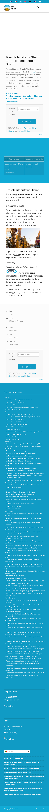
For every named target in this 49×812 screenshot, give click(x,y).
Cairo (6, 412)
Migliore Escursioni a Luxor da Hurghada (19, 456)
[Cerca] (37, 7)
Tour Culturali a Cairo (12, 429)
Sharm (32, 72)
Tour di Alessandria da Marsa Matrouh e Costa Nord (22, 651)
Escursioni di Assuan (12, 405)
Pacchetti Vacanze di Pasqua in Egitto (17, 583)
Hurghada (8, 442)
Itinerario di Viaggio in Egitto (15, 576)
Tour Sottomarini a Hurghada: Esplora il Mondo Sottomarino (25, 485)
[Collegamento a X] (40, 808)
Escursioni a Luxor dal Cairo (14, 419)
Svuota (41, 134)
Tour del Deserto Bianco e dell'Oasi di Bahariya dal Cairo (24, 432)
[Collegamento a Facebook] (37, 808)
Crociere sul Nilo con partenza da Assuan (19, 400)
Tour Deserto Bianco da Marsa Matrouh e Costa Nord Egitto (25, 649)
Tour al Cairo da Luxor (13, 509)
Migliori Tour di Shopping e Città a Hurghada (20, 471)
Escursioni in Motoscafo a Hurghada (17, 451)
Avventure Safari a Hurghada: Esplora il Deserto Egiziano (24, 444)
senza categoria (10, 596)
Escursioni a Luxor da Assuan (15, 402)
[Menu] (42, 7)
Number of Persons (12, 111)
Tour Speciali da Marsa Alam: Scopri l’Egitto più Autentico (24, 564)
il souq (17, 254)
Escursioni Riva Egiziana (12, 439)
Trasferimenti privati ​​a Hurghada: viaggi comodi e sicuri (23, 658)
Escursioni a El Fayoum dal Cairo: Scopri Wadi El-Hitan (23, 417)
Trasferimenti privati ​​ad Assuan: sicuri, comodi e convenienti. (25, 673)
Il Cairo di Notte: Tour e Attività (15, 427)
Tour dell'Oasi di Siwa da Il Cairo (16, 434)
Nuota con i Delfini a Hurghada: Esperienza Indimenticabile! (25, 473)
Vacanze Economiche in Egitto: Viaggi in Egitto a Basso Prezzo (25, 591)
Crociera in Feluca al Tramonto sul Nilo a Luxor (20, 492)
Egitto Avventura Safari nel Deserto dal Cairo (20, 414)
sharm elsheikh (24, 131)
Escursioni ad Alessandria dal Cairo (17, 422)
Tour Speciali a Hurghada (14, 487)
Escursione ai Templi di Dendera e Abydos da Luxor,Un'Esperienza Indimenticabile (20, 496)
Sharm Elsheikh (10, 598)
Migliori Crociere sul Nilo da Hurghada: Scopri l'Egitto (23, 458)
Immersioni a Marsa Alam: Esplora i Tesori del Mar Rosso (24, 545)
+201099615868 (10, 697)
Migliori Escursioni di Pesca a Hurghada (18, 461)
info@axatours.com (11, 700)
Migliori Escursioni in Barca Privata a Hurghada (21, 468)
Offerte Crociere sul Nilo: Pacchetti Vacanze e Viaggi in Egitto (25, 581)
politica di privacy (10, 732)
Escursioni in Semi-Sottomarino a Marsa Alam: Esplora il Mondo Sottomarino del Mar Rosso (23, 533)
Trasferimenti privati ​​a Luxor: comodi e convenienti (22, 661)
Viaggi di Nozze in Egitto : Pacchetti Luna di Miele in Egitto (24, 593)
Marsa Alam (9, 511)
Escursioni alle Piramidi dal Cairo (16, 424)
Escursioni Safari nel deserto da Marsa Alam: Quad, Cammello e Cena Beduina (22, 537)
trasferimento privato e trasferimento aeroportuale (21, 656)
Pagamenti (8, 729)
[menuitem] (37, 7)
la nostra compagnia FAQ (13, 726)
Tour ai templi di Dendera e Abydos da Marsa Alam (22, 548)
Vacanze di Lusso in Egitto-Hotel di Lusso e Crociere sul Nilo (25, 586)
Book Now (26, 121)
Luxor (6, 490)
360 (35, 267)
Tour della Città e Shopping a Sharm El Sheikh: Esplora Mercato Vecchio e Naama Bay (22, 633)
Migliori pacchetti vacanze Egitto (16, 578)
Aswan (7, 397)
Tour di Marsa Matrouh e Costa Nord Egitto (18, 644)
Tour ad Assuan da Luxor (14, 506)
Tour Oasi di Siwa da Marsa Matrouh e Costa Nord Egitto (24, 654)
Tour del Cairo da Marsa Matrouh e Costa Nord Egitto (23, 646)
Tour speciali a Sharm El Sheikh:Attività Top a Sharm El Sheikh (25, 641)
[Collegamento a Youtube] (43, 808)
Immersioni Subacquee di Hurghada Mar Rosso (21, 453)
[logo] (20, 7)
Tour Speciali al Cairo (12, 437)
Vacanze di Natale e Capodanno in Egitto (19, 588)
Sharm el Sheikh (12, 200)
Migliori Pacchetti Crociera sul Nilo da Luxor (20, 504)
